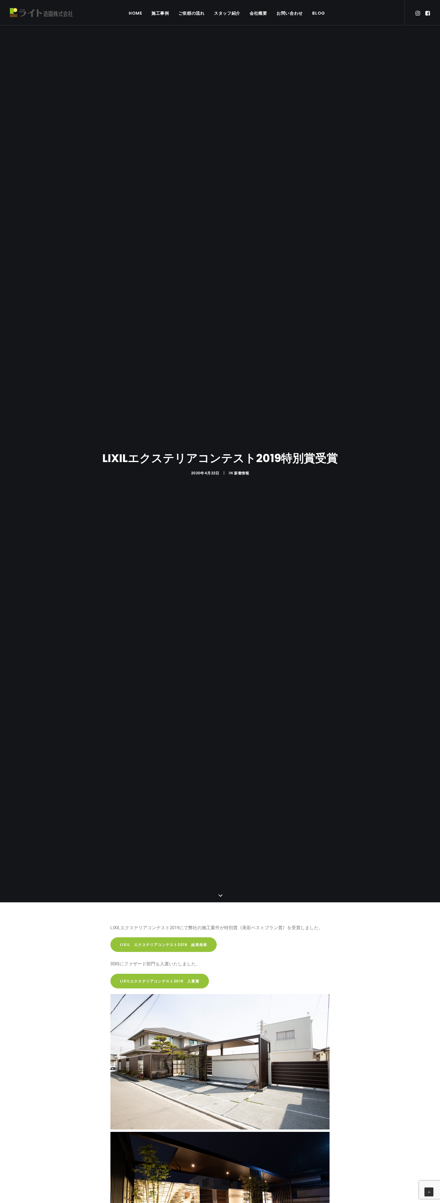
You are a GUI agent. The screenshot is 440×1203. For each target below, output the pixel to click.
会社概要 (258, 13)
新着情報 (241, 473)
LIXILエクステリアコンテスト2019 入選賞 (159, 981)
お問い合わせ (290, 13)
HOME (135, 13)
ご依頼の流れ (191, 13)
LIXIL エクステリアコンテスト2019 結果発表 (163, 944)
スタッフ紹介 (227, 13)
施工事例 (160, 13)
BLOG (318, 13)
